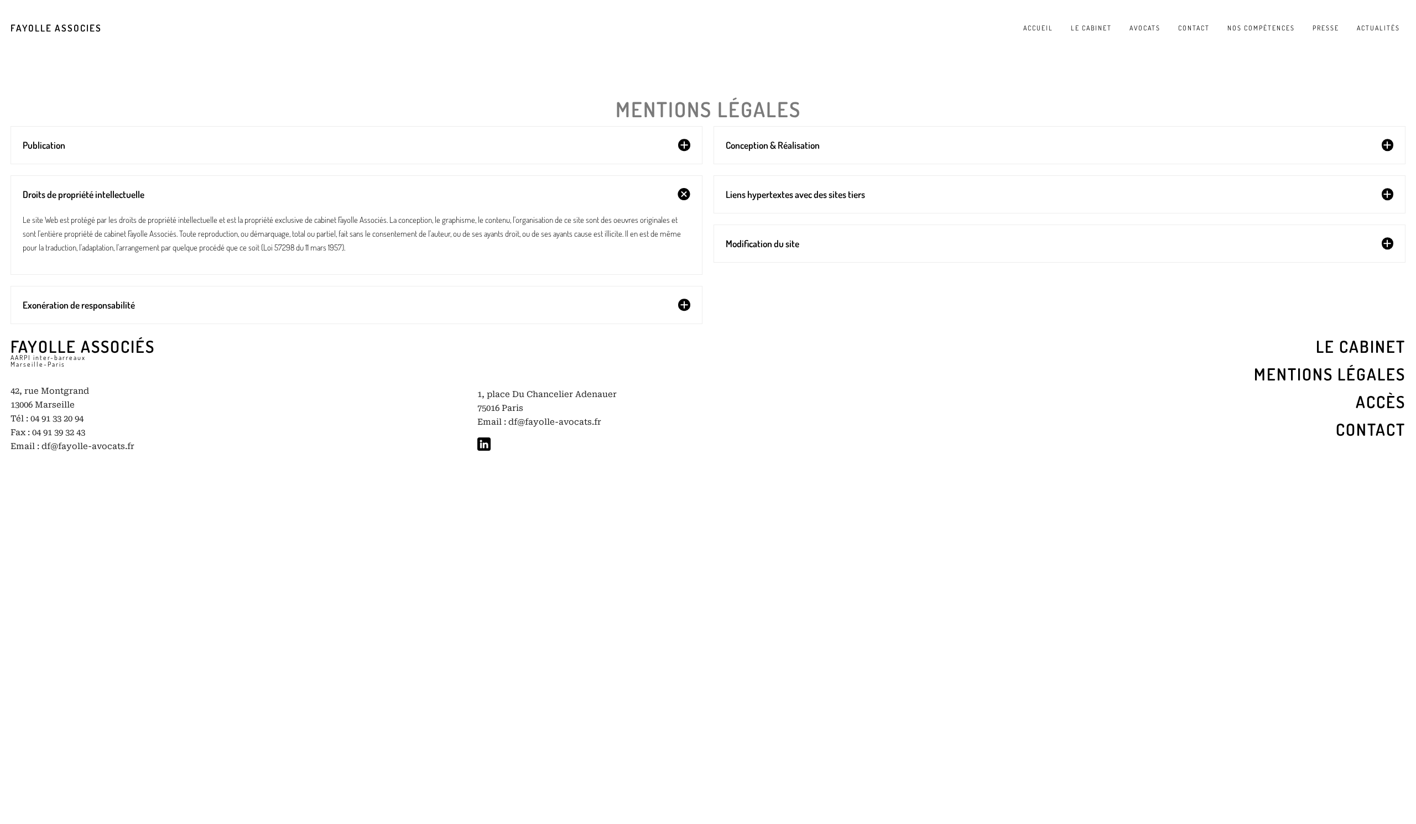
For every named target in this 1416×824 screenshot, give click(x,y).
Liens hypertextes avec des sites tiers (795, 194)
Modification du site (762, 243)
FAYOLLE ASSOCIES (56, 28)
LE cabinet (1360, 346)
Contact (1370, 429)
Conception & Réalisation (773, 145)
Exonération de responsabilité (79, 305)
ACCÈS (1380, 401)
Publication (44, 145)
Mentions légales (1329, 373)
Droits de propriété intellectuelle (83, 194)
